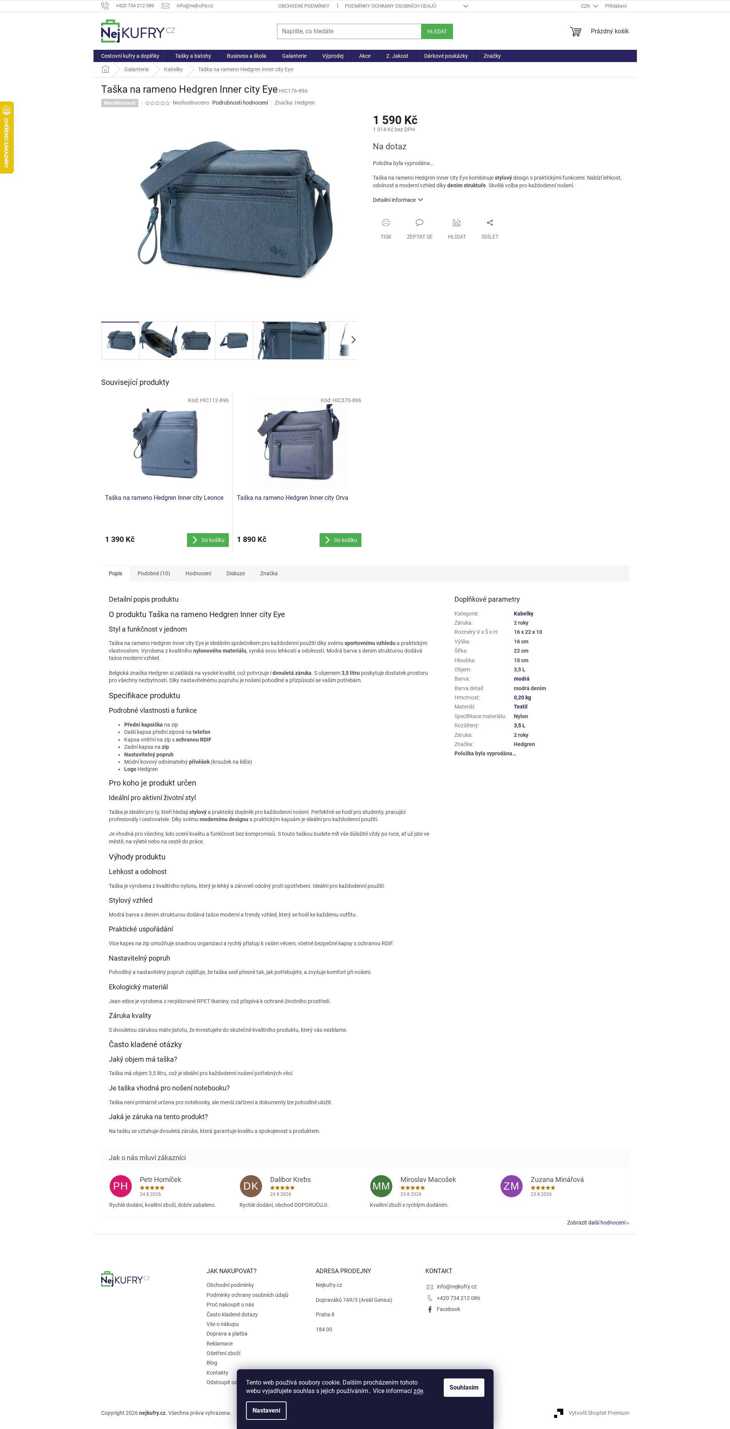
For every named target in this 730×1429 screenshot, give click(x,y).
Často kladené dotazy (232, 1314)
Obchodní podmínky (304, 6)
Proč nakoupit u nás (230, 1304)
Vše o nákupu (223, 1324)
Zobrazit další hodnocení (596, 1222)
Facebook (448, 1309)
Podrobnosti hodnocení (240, 103)
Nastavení (266, 1410)
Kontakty (217, 1373)
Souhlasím (464, 1387)
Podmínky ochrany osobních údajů (390, 6)
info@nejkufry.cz (457, 1286)
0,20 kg (522, 697)
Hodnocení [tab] (198, 573)
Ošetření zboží (223, 1353)
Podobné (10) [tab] (154, 573)
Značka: (295, 103)
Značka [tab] (269, 573)
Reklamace (220, 1344)
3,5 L (519, 725)
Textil (521, 707)
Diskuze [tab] (235, 573)
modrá (522, 679)
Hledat (437, 31)
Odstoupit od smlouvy (233, 1382)
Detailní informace (394, 200)
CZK (586, 6)
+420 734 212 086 (458, 1298)
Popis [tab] (115, 573)
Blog (212, 1363)
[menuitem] (130, 56)
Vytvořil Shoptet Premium (599, 1413)
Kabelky (523, 614)
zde (418, 1391)
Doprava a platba (227, 1334)
